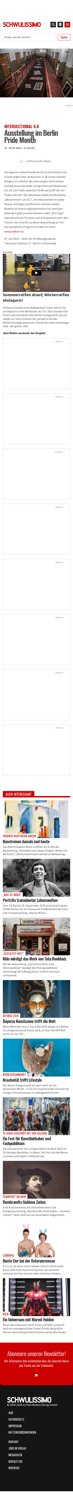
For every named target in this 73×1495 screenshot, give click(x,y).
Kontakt (14, 1442)
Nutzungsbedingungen (22, 1432)
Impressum (15, 1426)
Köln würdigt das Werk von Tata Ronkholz (34, 958)
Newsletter (15, 1461)
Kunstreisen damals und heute (26, 841)
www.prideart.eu (14, 231)
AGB (11, 1413)
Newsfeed (14, 1468)
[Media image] (36, 819)
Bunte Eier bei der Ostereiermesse (29, 1260)
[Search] (53, 24)
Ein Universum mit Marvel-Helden (28, 1319)
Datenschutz (16, 1419)
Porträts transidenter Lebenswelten (30, 900)
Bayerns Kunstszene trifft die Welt (29, 1021)
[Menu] (67, 24)
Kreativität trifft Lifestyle (22, 1080)
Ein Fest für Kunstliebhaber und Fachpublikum (27, 1140)
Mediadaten (15, 1455)
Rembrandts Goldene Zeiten (24, 1202)
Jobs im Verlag (17, 1448)
